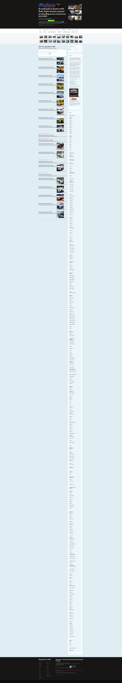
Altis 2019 (71, 533)
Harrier (70, 573)
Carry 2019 (71, 495)
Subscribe (82, 29)
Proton (70, 471)
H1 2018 (70, 266)
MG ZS (70, 333)
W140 (70, 125)
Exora (70, 472)
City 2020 (70, 207)
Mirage (70, 361)
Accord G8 (71, 189)
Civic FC (70, 227)
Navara (70, 416)
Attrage (70, 339)
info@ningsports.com (55, 18)
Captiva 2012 (71, 156)
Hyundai (71, 261)
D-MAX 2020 (71, 279)
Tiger (70, 603)
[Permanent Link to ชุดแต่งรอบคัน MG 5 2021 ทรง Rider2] (44, 138)
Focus (70, 463)
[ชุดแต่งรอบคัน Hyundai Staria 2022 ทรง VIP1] (63, 37)
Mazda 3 (70, 313)
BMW (70, 136)
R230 (70, 118)
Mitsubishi (71, 338)
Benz (70, 117)
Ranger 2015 (71, 467)
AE (69, 512)
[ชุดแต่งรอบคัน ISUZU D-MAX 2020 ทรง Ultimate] (67, 41)
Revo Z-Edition (71, 587)
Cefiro (70, 398)
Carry (70, 493)
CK (69, 350)
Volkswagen (71, 476)
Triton (70, 379)
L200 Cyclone (71, 357)
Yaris (70, 623)
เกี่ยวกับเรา (77, 29)
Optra (70, 166)
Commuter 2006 (72, 554)
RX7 (70, 326)
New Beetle (71, 481)
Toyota (70, 511)
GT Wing (71, 178)
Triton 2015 (71, 381)
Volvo (70, 640)
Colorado (71, 159)
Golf (70, 479)
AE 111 (70, 515)
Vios (70, 612)
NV (69, 420)
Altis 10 (70, 527)
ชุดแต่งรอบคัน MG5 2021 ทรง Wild (45, 75)
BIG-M (70, 396)
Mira (70, 449)
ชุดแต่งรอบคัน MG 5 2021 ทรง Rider (46, 161)
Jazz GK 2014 (71, 250)
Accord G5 (71, 184)
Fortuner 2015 (71, 565)
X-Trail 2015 (71, 442)
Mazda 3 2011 (71, 315)
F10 (70, 148)
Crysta (70, 578)
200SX (70, 387)
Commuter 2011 (72, 556)
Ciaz (70, 499)
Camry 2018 (71, 547)
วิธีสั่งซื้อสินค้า (64, 29)
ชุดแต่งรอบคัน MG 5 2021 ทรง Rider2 (46, 140)
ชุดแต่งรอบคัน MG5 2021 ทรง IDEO (45, 58)
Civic (70, 217)
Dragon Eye (71, 281)
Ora (70, 445)
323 (70, 296)
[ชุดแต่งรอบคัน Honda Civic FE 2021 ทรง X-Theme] (63, 41)
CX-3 (70, 300)
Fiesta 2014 (71, 460)
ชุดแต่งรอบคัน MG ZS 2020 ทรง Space (46, 165)
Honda (70, 180)
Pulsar (70, 424)
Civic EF (70, 218)
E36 (70, 140)
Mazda (70, 295)
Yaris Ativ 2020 (71, 636)
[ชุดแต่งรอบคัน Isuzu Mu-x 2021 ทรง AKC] (67, 37)
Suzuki (70, 491)
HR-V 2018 (71, 241)
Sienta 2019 (71, 593)
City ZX (70, 214)
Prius (70, 582)
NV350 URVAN (72, 422)
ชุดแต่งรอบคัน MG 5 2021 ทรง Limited (46, 109)
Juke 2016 (71, 411)
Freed (70, 238)
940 (70, 643)
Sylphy (70, 431)
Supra (70, 601)
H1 (69, 264)
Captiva (70, 155)
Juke (70, 409)
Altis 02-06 (71, 524)
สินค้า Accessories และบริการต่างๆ (55, 29)
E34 (70, 138)
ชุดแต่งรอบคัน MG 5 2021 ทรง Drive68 (46, 135)
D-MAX (70, 273)
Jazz (70, 244)
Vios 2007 (71, 615)
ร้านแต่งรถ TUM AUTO (73, 670)
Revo (70, 584)
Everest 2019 (71, 456)
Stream (70, 258)
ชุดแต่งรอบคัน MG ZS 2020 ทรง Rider (46, 178)
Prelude (70, 256)
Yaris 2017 (71, 631)
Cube (70, 405)
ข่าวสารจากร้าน (72, 648)
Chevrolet (71, 152)
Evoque (70, 488)
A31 (70, 399)
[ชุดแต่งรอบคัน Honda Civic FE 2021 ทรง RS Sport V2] (50, 41)
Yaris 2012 (71, 627)
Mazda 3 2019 (71, 320)
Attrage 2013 (71, 340)
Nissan (70, 386)
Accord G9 (71, 191)
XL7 (70, 508)
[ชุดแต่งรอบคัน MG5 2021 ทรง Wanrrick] (76, 41)
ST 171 (70, 597)
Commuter (71, 553)
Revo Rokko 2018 (72, 585)
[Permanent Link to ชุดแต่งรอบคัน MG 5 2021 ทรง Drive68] (44, 133)
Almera (70, 391)
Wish (70, 621)
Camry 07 (70, 540)
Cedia (70, 346)
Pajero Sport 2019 (72, 371)
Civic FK (70, 234)
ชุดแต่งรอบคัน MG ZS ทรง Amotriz (45, 212)
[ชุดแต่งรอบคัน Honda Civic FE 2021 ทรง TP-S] (45, 41)
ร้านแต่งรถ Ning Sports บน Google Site (65, 670)
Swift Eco (71, 506)
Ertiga (70, 501)
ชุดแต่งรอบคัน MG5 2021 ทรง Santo (46, 83)
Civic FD (70, 230)
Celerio (70, 497)
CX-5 (70, 305)
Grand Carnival (72, 292)
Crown (70, 562)
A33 (70, 402)
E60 (70, 144)
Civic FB (70, 225)
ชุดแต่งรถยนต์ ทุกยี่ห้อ (46, 29)
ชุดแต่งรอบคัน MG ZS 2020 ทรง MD (45, 203)
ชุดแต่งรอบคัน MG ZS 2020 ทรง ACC (46, 195)
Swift (70, 503)
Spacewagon (71, 376)
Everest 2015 (71, 454)
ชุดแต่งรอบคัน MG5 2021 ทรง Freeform (46, 92)
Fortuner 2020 (71, 569)
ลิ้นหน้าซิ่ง (71, 650)
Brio (70, 194)
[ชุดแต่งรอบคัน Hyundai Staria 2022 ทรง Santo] (41, 41)
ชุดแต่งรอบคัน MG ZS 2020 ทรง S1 (45, 174)
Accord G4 (71, 182)
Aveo (70, 153)
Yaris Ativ (70, 634)
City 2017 (70, 205)
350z (70, 389)
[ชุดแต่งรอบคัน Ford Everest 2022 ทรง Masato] (54, 37)
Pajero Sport (71, 368)
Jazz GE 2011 (71, 248)
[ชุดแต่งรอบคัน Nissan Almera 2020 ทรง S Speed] (76, 37)
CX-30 (70, 303)
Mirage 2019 (71, 364)
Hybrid (70, 549)
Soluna (70, 595)
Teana (70, 435)
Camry (70, 537)
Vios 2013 (71, 616)
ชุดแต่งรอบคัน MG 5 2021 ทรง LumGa (46, 117)
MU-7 (70, 283)
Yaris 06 (70, 624)
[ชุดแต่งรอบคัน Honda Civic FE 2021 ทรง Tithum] (59, 41)
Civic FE (70, 232)
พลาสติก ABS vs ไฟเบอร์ (70, 29)
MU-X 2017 (71, 286)
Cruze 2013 (71, 163)
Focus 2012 (71, 464)
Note (70, 418)
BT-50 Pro (71, 298)
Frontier (70, 407)
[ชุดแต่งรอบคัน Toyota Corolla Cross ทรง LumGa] (81, 41)
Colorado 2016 (71, 160)
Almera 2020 (71, 393)
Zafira (70, 175)
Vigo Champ (71, 609)
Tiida (70, 440)
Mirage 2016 (71, 362)
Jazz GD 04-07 (71, 245)
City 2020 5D (71, 209)
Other (70, 447)
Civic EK (70, 221)
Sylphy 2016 (71, 433)
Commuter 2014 (72, 558)
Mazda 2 (70, 311)
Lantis (70, 309)
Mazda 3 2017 (71, 318)
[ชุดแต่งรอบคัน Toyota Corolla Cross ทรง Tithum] (81, 37)
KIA (70, 291)
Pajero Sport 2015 (72, 374)
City (70, 197)
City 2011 (70, 202)
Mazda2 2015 (71, 322)
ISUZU (70, 272)
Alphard (70, 521)
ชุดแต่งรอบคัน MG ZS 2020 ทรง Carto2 (46, 143)
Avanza (70, 535)
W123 (70, 120)
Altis (70, 523)
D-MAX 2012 (71, 275)
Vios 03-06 (71, 613)
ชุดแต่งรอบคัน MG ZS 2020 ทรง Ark (45, 186)
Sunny (70, 429)
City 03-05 (71, 198)
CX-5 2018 (71, 307)
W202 (70, 129)
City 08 (70, 200)
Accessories (71, 115)
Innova (70, 577)
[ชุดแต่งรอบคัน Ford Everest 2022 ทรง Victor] (59, 37)
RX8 (70, 328)
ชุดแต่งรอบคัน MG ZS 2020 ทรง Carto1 (46, 152)
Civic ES (70, 223)
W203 (70, 131)
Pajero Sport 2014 (72, 369)
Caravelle (70, 477)
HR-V (70, 240)
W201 (70, 127)
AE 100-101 (71, 513)
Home (40, 29)
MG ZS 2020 (71, 335)
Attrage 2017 (71, 342)
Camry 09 (70, 542)
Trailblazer (71, 172)
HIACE (70, 575)
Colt (70, 352)
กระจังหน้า (71, 484)
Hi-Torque (71, 518)
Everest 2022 (71, 458)
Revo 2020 (71, 590)
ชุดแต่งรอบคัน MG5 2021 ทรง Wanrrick (46, 67)
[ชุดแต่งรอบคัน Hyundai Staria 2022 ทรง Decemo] (72, 37)
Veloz (70, 605)
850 (70, 641)
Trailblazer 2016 (72, 173)
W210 (70, 133)
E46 (70, 142)
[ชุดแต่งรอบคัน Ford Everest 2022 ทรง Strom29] (50, 37)
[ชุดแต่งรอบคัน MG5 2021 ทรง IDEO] (72, 41)
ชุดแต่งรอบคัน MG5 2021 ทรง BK (45, 100)
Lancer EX (71, 359)
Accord (70, 181)
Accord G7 (71, 187)
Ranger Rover (72, 487)
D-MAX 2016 (71, 277)
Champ (70, 348)
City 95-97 (71, 211)
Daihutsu (71, 448)
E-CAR (70, 354)
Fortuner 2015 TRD (72, 566)
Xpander (70, 383)
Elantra (70, 262)
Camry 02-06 (71, 538)
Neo (70, 474)
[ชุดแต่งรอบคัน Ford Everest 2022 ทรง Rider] (45, 37)
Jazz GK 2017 (71, 252)
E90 (70, 146)
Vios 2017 (71, 618)
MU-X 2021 (71, 288)
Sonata (70, 268)
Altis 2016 (71, 531)
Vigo (70, 608)
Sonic (70, 168)
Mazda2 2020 (71, 324)
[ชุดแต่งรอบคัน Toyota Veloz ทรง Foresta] (41, 37)
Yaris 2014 (71, 629)
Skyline (70, 427)
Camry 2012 (71, 545)
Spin (70, 170)
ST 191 (70, 599)
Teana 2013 (71, 436)
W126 (70, 123)
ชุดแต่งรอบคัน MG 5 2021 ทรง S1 (45, 126)
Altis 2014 (71, 529)
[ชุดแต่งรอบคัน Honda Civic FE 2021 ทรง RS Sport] (54, 41)
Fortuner (71, 564)
